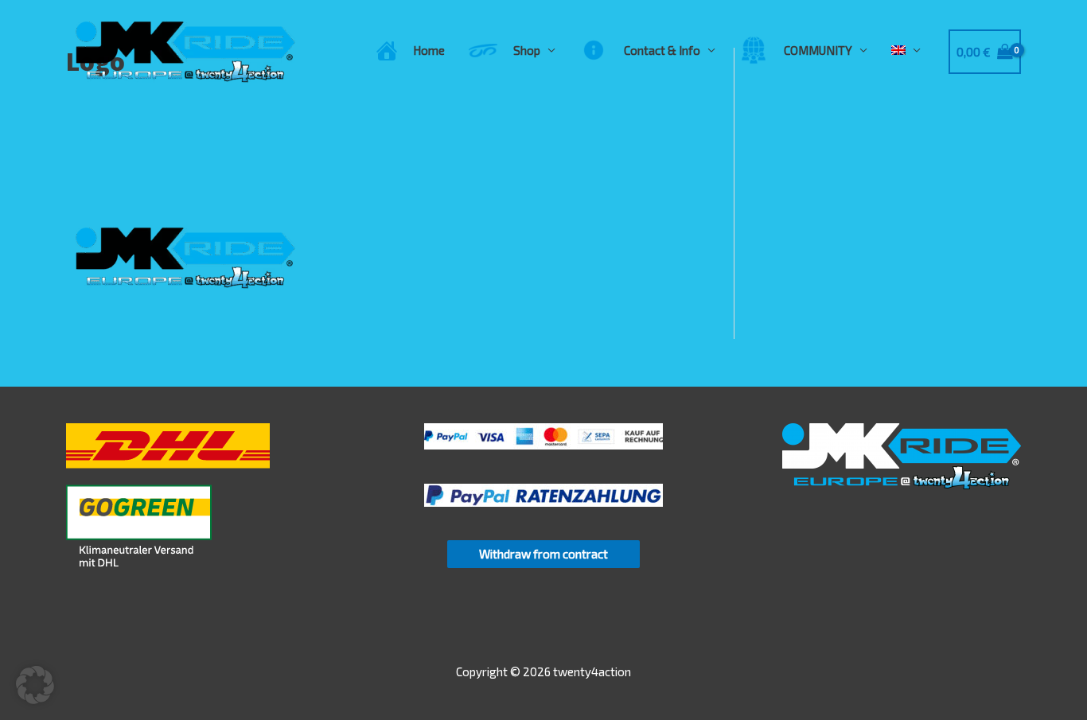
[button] (35, 685)
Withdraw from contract (543, 554)
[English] (906, 50)
